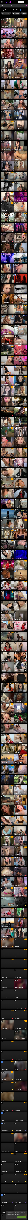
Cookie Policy (16, 1214)
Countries (17, 13)
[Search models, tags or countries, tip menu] (26, 5)
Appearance (7, 13)
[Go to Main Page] (8, 2)
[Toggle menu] (1, 2)
